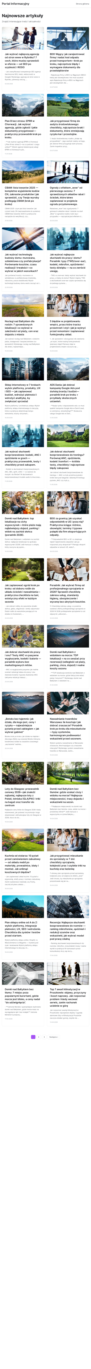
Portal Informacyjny (15, 3)
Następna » (53, 1037)
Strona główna (82, 4)
